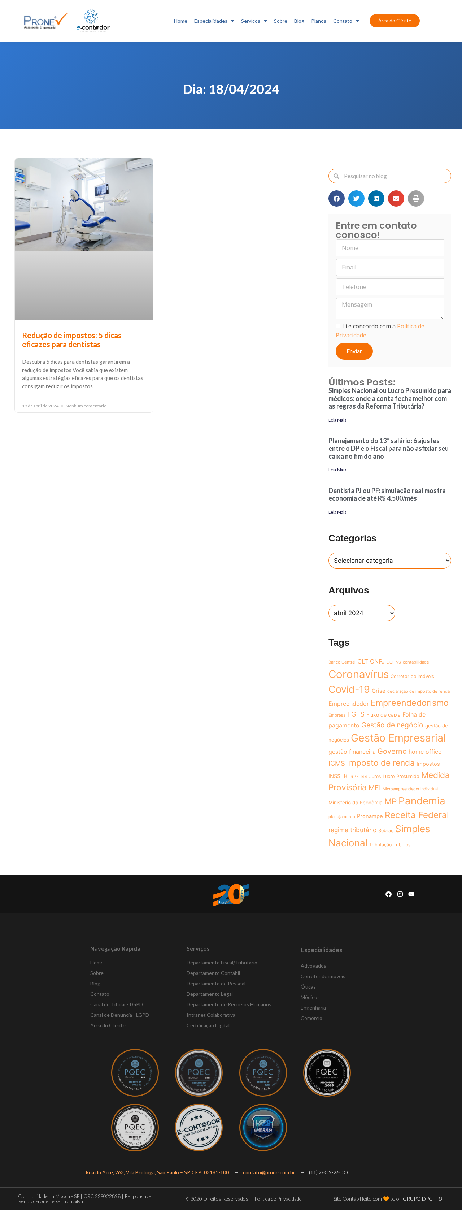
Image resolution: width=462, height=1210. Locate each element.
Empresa (336, 715)
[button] (336, 198)
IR (345, 775)
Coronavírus (358, 674)
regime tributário (352, 830)
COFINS (394, 662)
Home (180, 21)
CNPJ (377, 661)
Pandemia (421, 801)
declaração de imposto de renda (418, 691)
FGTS (356, 714)
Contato (342, 21)
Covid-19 (349, 689)
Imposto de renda (381, 763)
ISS (364, 776)
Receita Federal (417, 815)
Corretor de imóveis (412, 676)
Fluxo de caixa (383, 715)
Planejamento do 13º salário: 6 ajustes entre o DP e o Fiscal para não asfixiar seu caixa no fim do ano (388, 448)
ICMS (336, 763)
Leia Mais (337, 420)
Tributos (401, 844)
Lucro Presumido (401, 776)
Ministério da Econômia (355, 802)
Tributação (380, 844)
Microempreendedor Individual (411, 789)
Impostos (428, 764)
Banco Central (342, 662)
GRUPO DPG (422, 1199)
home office (425, 751)
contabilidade (416, 662)
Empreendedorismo (410, 702)
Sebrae (385, 830)
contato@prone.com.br (269, 1172)
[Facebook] (388, 894)
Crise (378, 690)
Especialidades (210, 21)
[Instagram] (400, 894)
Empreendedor (348, 703)
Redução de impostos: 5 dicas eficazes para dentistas (72, 339)
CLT (362, 661)
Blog (299, 21)
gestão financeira (352, 751)
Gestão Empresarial (398, 737)
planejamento (341, 816)
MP (390, 801)
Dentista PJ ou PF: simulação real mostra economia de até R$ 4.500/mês (387, 494)
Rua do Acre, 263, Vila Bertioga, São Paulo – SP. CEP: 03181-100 (157, 1172)
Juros (375, 776)
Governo (392, 751)
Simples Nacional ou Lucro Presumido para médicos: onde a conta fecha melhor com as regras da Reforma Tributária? (389, 398)
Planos (318, 21)
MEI (375, 787)
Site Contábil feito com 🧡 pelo (366, 1199)
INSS (334, 776)
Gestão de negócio (392, 725)
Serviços (250, 21)
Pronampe (370, 816)
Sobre (280, 21)
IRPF (354, 776)
